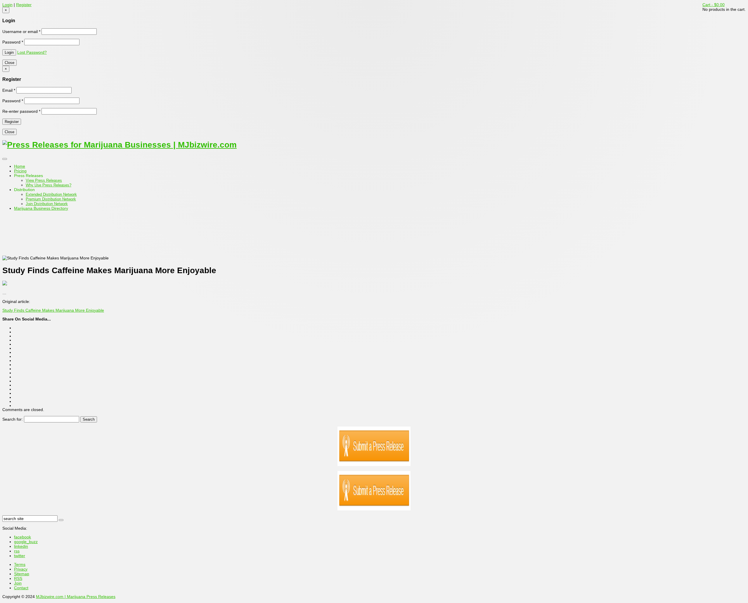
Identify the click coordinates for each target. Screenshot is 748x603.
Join (18, 583)
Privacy (20, 569)
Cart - (713, 4)
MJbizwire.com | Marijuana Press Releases (75, 596)
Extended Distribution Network (51, 194)
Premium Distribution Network (51, 199)
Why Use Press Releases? (48, 185)
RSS (18, 578)
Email (8, 90)
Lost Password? (32, 52)
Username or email (21, 31)
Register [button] (24, 4)
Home (19, 166)
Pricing (20, 171)
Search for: (12, 419)
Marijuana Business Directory (41, 208)
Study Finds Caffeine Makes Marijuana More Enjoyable (53, 310)
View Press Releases (44, 180)
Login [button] (7, 4)
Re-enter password (21, 111)
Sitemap (21, 573)
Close (9, 62)
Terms (19, 564)
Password (12, 42)
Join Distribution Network (47, 204)
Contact (21, 587)
